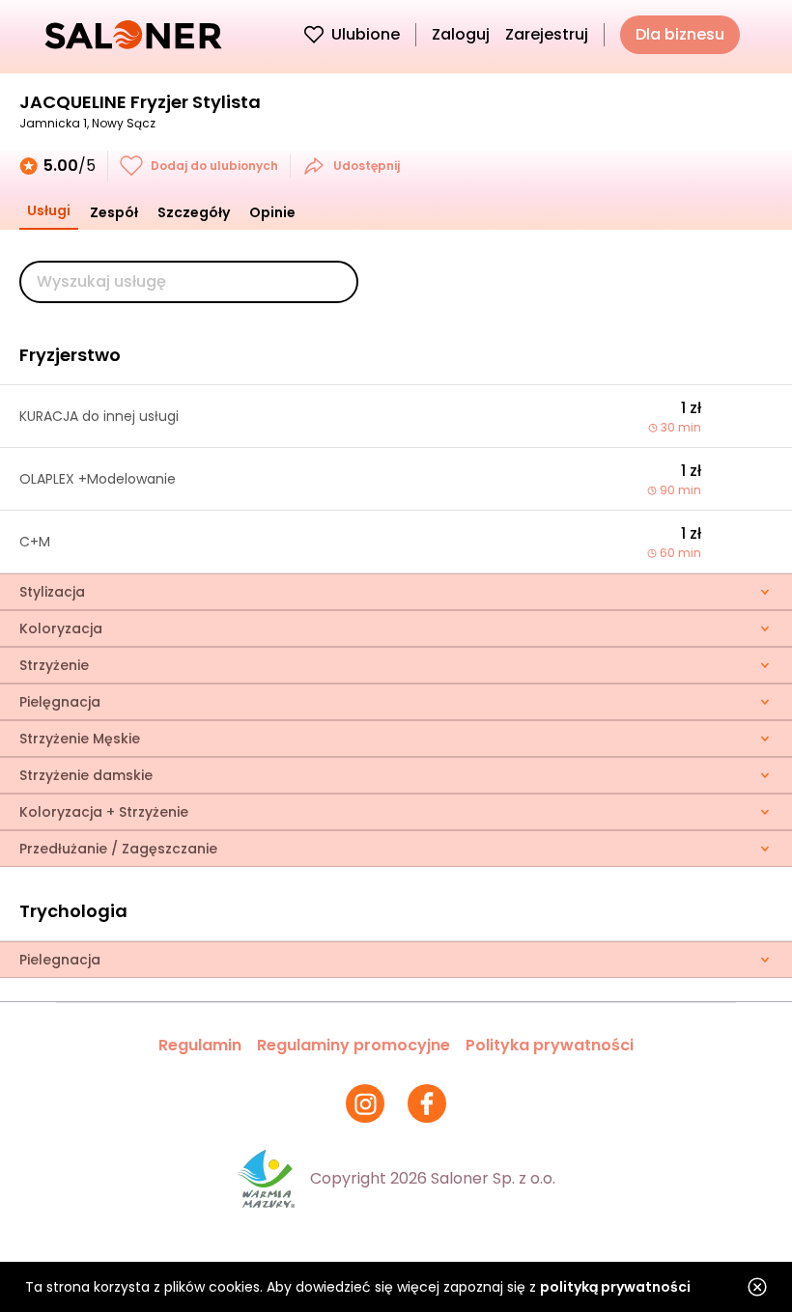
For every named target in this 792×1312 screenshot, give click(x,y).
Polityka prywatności (550, 1045)
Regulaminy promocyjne (353, 1045)
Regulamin (199, 1045)
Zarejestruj (546, 34)
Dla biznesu (680, 34)
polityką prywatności (615, 1287)
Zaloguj (461, 34)
